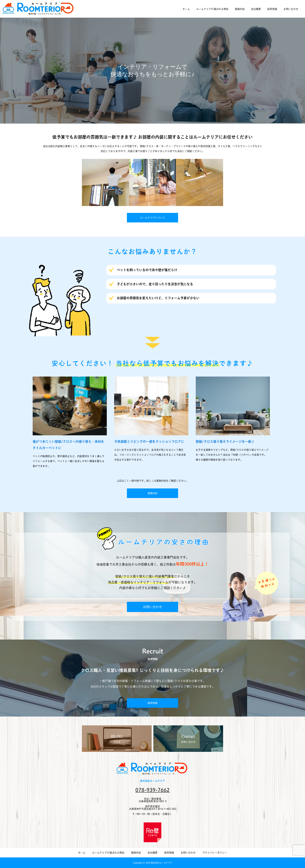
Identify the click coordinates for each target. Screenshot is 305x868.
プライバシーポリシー (214, 852)
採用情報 (272, 9)
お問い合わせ (290, 9)
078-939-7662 (152, 789)
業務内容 (240, 9)
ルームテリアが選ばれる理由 (212, 9)
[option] (152, 106)
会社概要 (256, 9)
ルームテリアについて (152, 217)
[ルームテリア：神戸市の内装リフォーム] (39, 8)
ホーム (186, 9)
